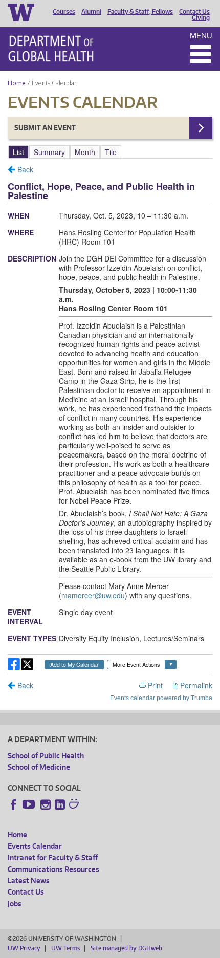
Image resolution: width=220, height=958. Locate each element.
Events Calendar (35, 846)
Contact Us (194, 12)
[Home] (51, 48)
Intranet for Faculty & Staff (53, 857)
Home (17, 83)
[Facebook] (14, 804)
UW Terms (65, 948)
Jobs (14, 903)
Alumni (91, 12)
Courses (64, 12)
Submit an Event (45, 127)
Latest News (29, 880)
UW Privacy (24, 948)
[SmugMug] (75, 805)
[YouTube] (29, 804)
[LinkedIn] (60, 804)
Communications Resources (53, 869)
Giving (201, 18)
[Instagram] (45, 804)
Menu (201, 35)
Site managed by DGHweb (126, 948)
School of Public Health (46, 755)
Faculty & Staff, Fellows (140, 12)
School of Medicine (39, 767)
